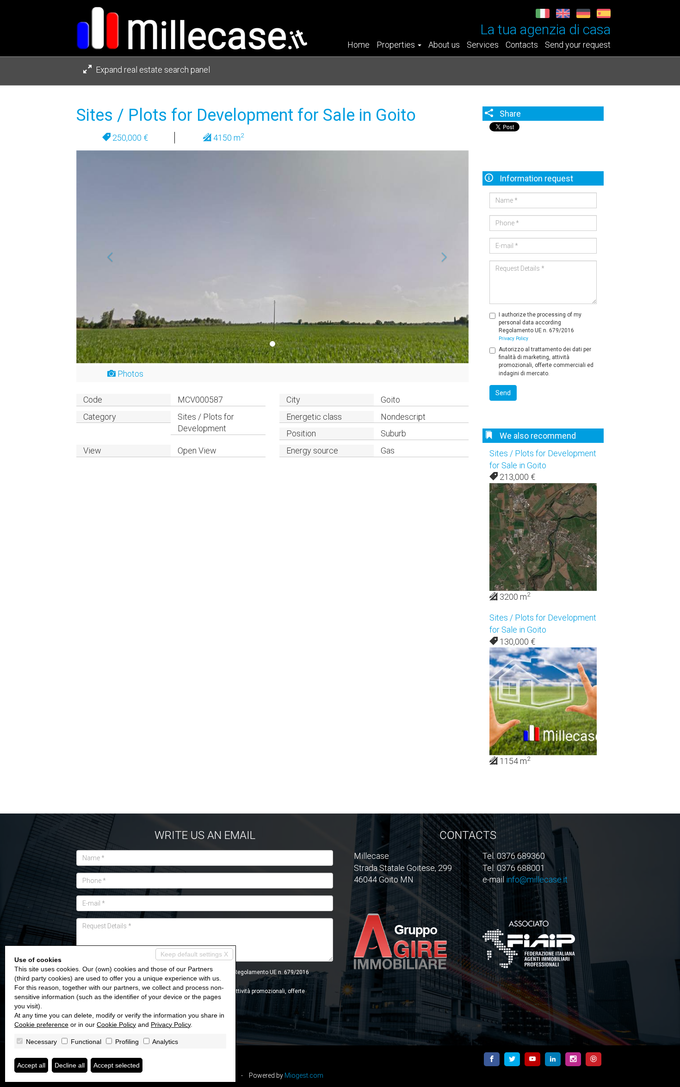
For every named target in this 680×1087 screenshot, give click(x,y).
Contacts (522, 45)
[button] (105, 256)
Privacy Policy (513, 338)
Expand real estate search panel (152, 70)
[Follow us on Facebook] (492, 1059)
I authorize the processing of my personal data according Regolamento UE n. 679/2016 (540, 326)
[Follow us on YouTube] (532, 1059)
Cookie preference (41, 1024)
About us (444, 45)
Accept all (31, 1065)
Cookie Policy (116, 1024)
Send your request (578, 45)
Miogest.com (303, 1075)
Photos (129, 374)
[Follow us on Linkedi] (553, 1059)
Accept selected (116, 1065)
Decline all (70, 1065)
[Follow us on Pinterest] (593, 1059)
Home (358, 45)
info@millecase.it (537, 879)
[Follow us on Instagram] (573, 1059)
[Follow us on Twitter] (512, 1059)
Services (483, 45)
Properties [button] (397, 45)
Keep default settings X (194, 954)
